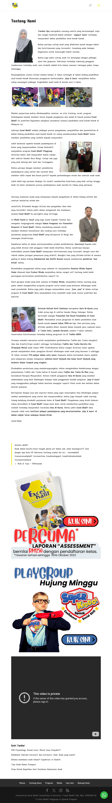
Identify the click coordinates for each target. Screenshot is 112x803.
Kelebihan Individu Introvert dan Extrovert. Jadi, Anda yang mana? (43, 754)
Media (59, 783)
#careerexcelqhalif (23, 456)
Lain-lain (70, 783)
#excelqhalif (73, 452)
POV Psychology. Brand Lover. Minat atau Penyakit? (36, 750)
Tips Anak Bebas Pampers (23, 764)
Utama (22, 783)
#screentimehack (23, 459)
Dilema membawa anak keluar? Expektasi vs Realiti (36, 759)
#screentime (39, 456)
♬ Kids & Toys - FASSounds (28, 463)
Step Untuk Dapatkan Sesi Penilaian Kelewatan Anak (36, 769)
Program (49, 783)
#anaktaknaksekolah (71, 456)
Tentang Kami (35, 783)
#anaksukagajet (53, 456)
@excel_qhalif (21, 445)
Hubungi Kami (84, 783)
